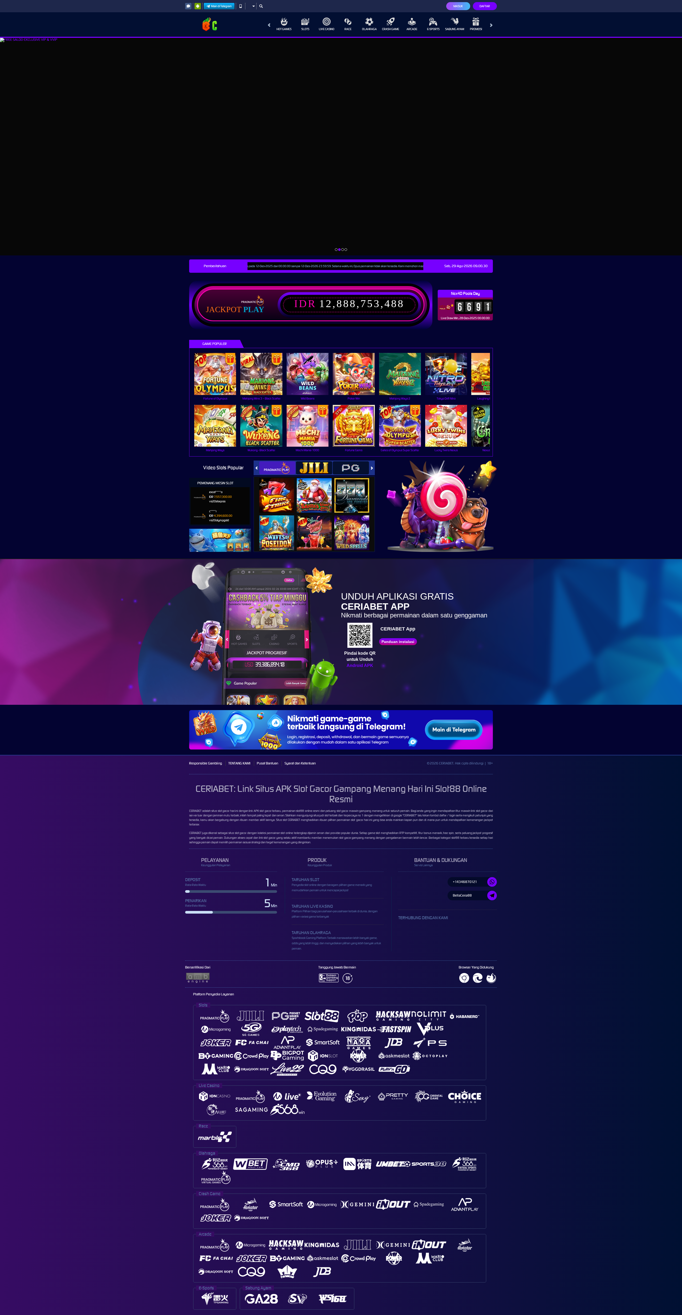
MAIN (218, 374)
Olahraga (369, 29)
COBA (280, 489)
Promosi (476, 29)
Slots (305, 29)
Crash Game (390, 29)
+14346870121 (465, 882)
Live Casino (326, 29)
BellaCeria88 (462, 895)
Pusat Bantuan (267, 763)
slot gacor (482, 811)
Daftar (485, 6)
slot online (287, 833)
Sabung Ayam (454, 29)
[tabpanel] (341, 146)
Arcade (412, 29)
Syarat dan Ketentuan (300, 763)
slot (285, 820)
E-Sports (433, 29)
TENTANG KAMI (239, 763)
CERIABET (195, 811)
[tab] (277, 467)
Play (253, 310)
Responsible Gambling (205, 763)
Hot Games (284, 29)
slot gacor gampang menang (357, 838)
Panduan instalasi (397, 642)
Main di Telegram (221, 6)
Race (347, 29)
